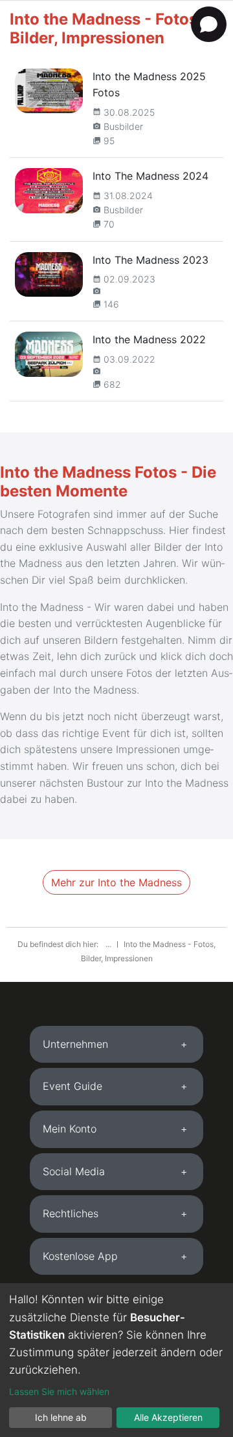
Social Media (74, 1171)
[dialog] (116, 1360)
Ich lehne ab (61, 1417)
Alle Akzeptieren (168, 1417)
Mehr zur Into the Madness (116, 882)
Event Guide (72, 1086)
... (109, 944)
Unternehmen (75, 1044)
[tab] (116, 1044)
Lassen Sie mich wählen (59, 1391)
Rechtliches (70, 1213)
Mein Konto (69, 1128)
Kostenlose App (80, 1256)
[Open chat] (209, 24)
